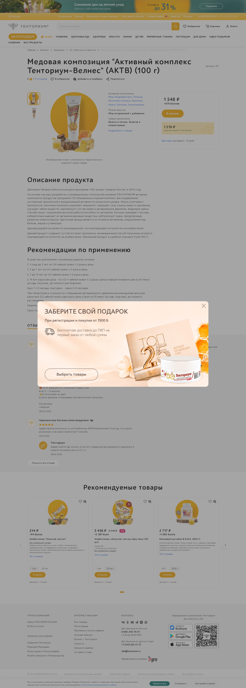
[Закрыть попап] (203, 306)
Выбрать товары (71, 374)
